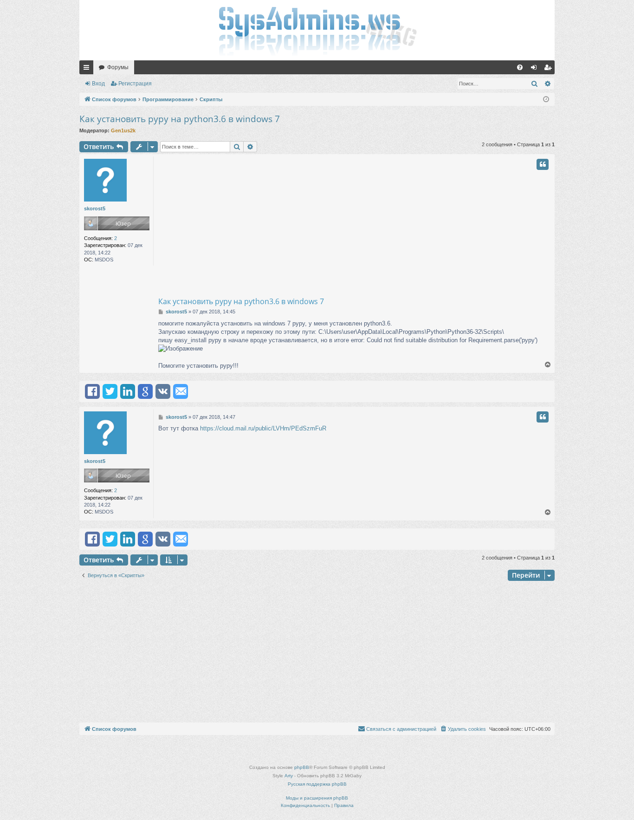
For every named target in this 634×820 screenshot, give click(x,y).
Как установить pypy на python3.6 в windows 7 (179, 119)
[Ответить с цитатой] (543, 164)
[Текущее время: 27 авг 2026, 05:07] (546, 99)
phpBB (301, 767)
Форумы (118, 67)
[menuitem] (520, 67)
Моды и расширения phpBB (317, 797)
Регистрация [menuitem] (549, 69)
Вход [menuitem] (536, 69)
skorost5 (94, 208)
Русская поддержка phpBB (317, 784)
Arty (289, 775)
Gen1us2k (123, 130)
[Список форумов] (317, 30)
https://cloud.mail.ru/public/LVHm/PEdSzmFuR (263, 428)
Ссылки (88, 69)
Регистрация (135, 83)
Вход (98, 83)
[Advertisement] (391, 226)
